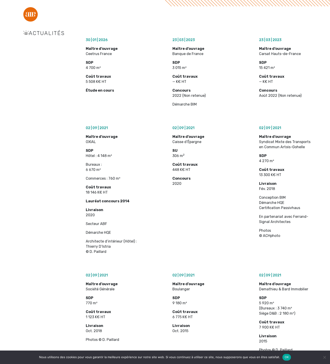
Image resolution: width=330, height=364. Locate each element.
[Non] (324, 357)
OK (287, 357)
